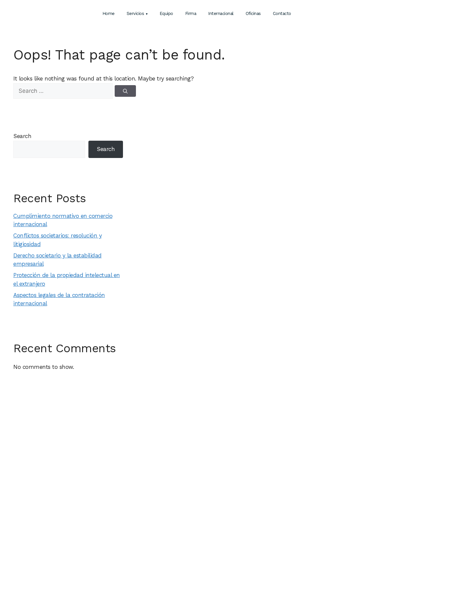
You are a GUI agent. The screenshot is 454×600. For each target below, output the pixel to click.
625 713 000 (366, 536)
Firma (190, 13)
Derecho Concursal (122, 520)
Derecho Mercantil (121, 536)
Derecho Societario (122, 528)
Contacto (282, 13)
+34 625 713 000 (424, 14)
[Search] (125, 91)
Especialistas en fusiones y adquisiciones (306, 542)
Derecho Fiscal (118, 544)
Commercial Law (201, 544)
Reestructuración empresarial (295, 527)
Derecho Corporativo (124, 560)
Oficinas (253, 13)
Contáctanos (380, 13)
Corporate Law (200, 552)
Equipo (166, 13)
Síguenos (358, 552)
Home (108, 13)
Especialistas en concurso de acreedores (307, 550)
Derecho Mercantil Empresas (295, 520)
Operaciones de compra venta (132, 552)
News (345, 13)
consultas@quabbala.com (378, 544)
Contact (30, 552)
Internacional (221, 13)
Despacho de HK (201, 528)
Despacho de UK (201, 520)
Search (22, 136)
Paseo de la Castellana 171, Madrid (385, 520)
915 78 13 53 (364, 528)
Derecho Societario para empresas (301, 535)
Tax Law (193, 536)
